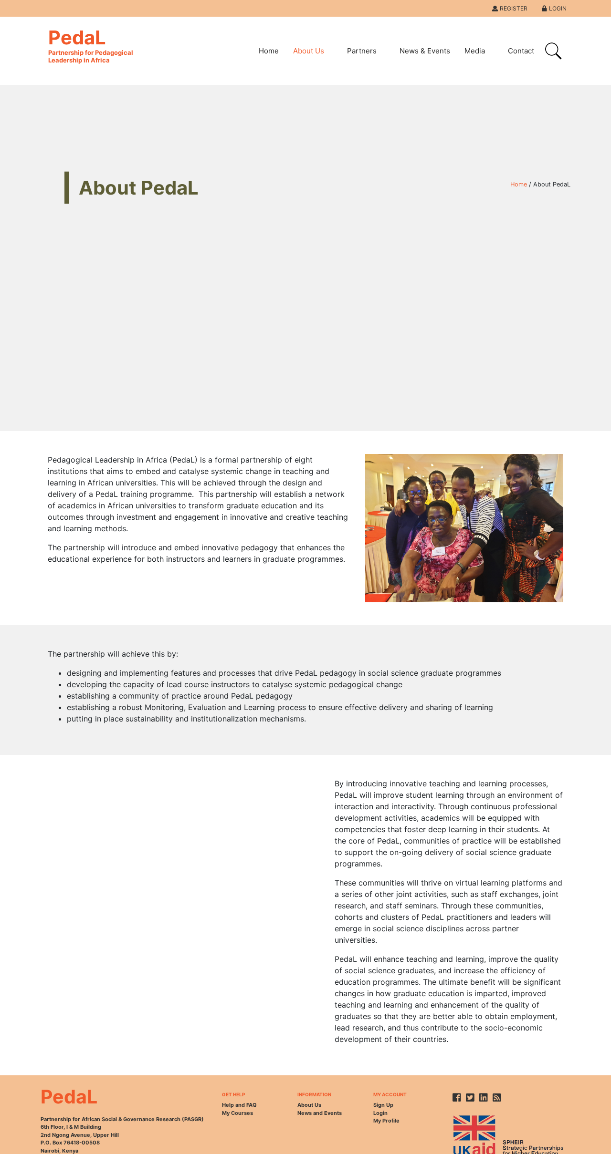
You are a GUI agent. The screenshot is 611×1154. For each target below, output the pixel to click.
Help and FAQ (239, 1105)
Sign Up (383, 1105)
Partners (362, 50)
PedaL (90, 45)
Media (474, 50)
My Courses (237, 1113)
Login (558, 8)
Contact (521, 50)
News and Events (319, 1113)
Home (269, 50)
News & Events (425, 50)
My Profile (386, 1120)
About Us (308, 50)
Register (513, 8)
